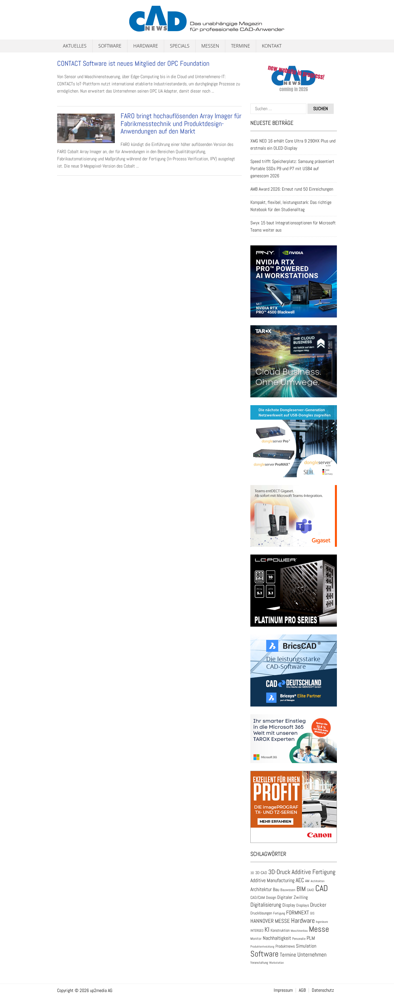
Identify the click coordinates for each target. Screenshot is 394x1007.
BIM (301, 888)
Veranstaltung (259, 963)
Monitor (256, 938)
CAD (321, 888)
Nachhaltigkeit (277, 938)
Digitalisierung (265, 904)
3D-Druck (279, 872)
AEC (300, 880)
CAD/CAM (257, 897)
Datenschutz (323, 990)
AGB (302, 990)
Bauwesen (287, 889)
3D (252, 873)
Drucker (318, 904)
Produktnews (285, 946)
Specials (180, 46)
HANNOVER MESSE (270, 921)
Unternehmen (312, 954)
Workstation (276, 963)
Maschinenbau (299, 931)
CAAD (310, 890)
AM (307, 880)
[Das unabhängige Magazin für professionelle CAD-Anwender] (70, 28)
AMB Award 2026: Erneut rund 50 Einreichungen (291, 189)
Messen (210, 46)
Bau (276, 890)
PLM (311, 938)
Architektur (261, 889)
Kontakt (272, 46)
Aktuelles (75, 46)
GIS (312, 913)
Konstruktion (280, 930)
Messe (319, 929)
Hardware (145, 46)
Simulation (306, 946)
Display (288, 905)
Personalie (298, 938)
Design (271, 897)
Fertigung (279, 913)
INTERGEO (256, 931)
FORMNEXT (297, 912)
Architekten (317, 881)
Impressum (283, 990)
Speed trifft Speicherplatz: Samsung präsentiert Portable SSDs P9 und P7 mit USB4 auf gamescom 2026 (292, 168)
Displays (302, 905)
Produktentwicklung (262, 946)
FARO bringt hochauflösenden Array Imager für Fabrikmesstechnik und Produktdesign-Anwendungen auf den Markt (181, 123)
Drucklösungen (261, 913)
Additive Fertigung (313, 872)
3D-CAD (261, 872)
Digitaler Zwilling (292, 897)
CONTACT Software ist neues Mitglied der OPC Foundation (133, 63)
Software (109, 46)
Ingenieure (322, 922)
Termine (240, 46)
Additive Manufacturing (272, 880)
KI (266, 929)
